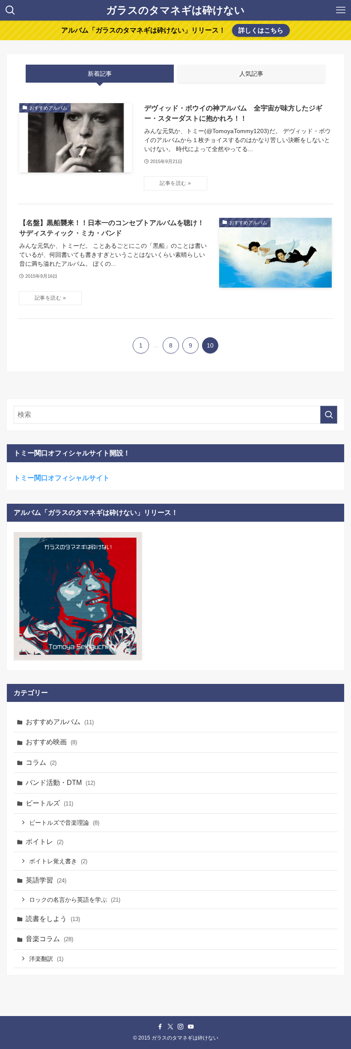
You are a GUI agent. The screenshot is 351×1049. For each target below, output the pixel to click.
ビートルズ (49, 803)
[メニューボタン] (340, 10)
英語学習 (46, 880)
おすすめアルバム (60, 721)
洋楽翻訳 (46, 958)
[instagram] (180, 1027)
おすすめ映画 (51, 742)
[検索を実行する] (328, 415)
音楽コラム (49, 938)
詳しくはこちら (260, 30)
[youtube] (191, 1027)
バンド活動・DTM (60, 782)
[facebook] (160, 1027)
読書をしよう (53, 918)
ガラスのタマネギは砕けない (175, 10)
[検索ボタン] (10, 10)
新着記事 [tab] (100, 73)
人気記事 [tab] (251, 73)
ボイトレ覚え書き (58, 861)
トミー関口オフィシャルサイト (62, 477)
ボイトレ (44, 841)
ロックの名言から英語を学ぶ (74, 899)
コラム (41, 762)
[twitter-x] (170, 1027)
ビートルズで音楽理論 (64, 822)
